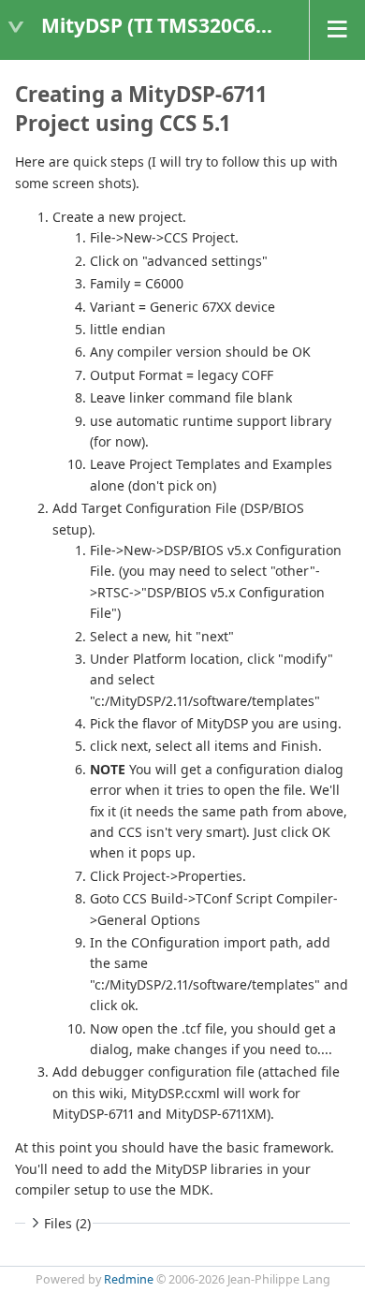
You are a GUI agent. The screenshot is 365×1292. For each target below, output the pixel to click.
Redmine (128, 1279)
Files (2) (67, 1223)
